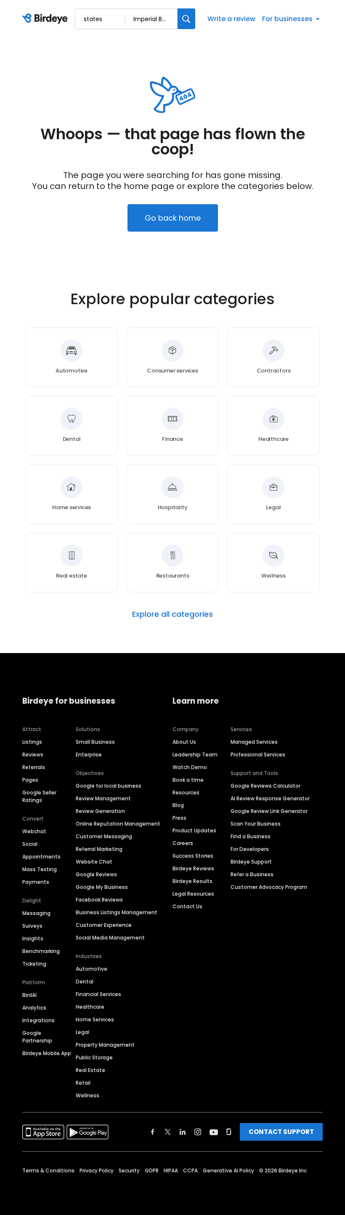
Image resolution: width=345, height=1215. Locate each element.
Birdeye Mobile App (46, 1053)
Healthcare (90, 1006)
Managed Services (254, 741)
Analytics (34, 1007)
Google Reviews (96, 874)
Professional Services (258, 754)
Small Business (95, 741)
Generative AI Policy (228, 1170)
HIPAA (171, 1170)
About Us (184, 741)
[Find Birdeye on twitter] (168, 1132)
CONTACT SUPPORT (281, 1131)
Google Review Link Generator (269, 811)
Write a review (231, 19)
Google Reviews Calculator (265, 785)
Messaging (36, 913)
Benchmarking (41, 951)
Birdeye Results (192, 881)
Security (129, 1170)
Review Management (103, 798)
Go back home (173, 218)
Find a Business (251, 836)
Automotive (91, 968)
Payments (35, 882)
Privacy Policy (97, 1170)
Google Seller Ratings (39, 796)
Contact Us (187, 906)
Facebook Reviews (99, 899)
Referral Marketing (99, 849)
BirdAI (29, 995)
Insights (32, 938)
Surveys (32, 925)
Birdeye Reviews (193, 868)
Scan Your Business (256, 823)
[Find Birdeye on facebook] (152, 1132)
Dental (84, 981)
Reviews (32, 754)
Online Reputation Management (118, 823)
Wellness (87, 1095)
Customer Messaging (104, 836)
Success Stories (192, 855)
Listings (32, 741)
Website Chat (94, 861)
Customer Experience (104, 925)
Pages (30, 779)
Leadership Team (195, 754)
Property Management (105, 1044)
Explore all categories (172, 614)
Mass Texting (39, 869)
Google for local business (108, 785)
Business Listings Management (116, 912)
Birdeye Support (251, 861)
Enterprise (89, 754)
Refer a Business (252, 874)
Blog (178, 805)
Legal (82, 1032)
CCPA (190, 1170)
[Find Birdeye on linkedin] (182, 1132)
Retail (83, 1082)
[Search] (186, 18)
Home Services (95, 1019)
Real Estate (90, 1070)
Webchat (34, 831)
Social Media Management (110, 937)
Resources (185, 792)
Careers (182, 843)
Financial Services (98, 994)
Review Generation (100, 811)
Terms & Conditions (48, 1170)
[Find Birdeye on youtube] (214, 1132)
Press (179, 817)
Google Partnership (37, 1036)
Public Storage (94, 1057)
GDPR (152, 1170)
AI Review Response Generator (270, 798)
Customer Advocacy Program (269, 887)
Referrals (33, 767)
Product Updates (194, 830)
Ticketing (34, 963)
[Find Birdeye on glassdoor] (228, 1132)
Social (29, 844)
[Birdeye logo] (46, 19)
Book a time (188, 779)
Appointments (41, 856)
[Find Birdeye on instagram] (197, 1132)
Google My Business (102, 887)
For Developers (250, 849)
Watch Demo (189, 767)
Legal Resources (193, 893)
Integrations (38, 1020)
